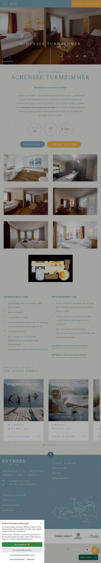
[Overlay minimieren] (41, 523)
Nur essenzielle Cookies (22, 550)
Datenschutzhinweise (17, 559)
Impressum (31, 559)
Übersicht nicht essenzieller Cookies (22, 555)
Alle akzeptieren (20, 545)
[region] (22, 533)
